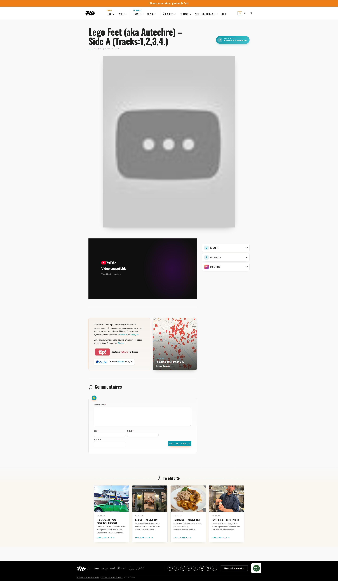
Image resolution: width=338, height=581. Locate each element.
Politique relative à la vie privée (112, 577)
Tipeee (121, 343)
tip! (102, 352)
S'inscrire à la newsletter (234, 568)
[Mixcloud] (195, 568)
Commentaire (100, 405)
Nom (96, 431)
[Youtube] (201, 568)
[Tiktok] (176, 568)
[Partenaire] (256, 568)
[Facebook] (182, 568)
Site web (97, 439)
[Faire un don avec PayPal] (101, 362)
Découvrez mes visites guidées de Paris (169, 3)
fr (240, 13)
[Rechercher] (251, 13)
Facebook (123, 334)
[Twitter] (208, 568)
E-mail (130, 431)
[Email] (214, 568)
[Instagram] (170, 568)
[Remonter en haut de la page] (331, 564)
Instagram (135, 334)
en (245, 13)
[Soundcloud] (189, 568)
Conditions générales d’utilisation (88, 577)
